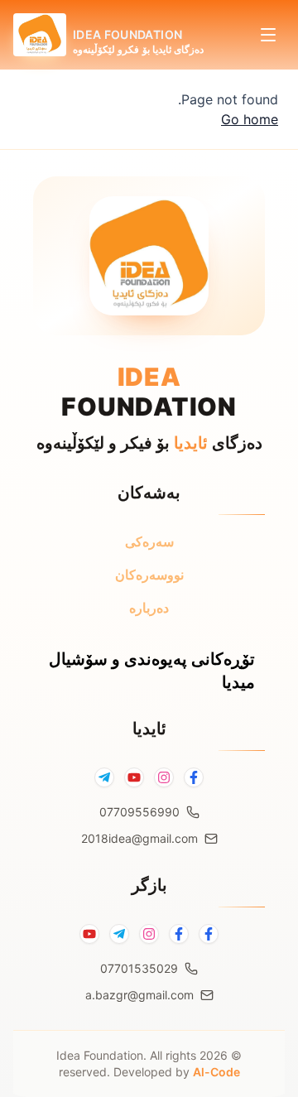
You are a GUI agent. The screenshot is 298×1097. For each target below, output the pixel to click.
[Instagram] (164, 777)
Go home (249, 119)
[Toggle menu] (268, 34)
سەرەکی (149, 541)
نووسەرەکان (149, 574)
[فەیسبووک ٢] (179, 934)
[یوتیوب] (89, 934)
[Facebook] (194, 777)
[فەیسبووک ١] (209, 934)
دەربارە (149, 607)
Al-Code (216, 1072)
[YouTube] (134, 777)
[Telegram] (104, 777)
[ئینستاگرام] (149, 934)
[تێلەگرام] (119, 934)
